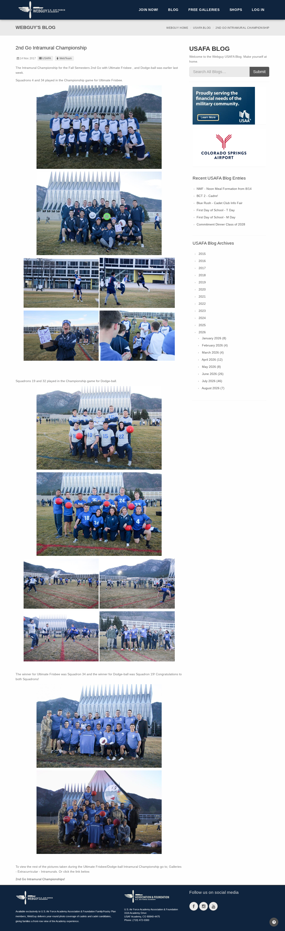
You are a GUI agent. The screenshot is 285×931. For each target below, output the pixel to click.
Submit (259, 72)
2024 (202, 318)
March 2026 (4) (213, 352)
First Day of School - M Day (216, 217)
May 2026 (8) (211, 366)
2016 (202, 261)
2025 (202, 325)
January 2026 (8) (214, 338)
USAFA (46, 58)
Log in (258, 10)
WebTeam (65, 58)
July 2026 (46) (212, 381)
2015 (202, 254)
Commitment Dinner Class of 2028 (221, 224)
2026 (202, 332)
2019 (202, 282)
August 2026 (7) (213, 388)
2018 (202, 275)
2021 (202, 296)
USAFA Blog (202, 27)
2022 (202, 303)
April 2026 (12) (212, 359)
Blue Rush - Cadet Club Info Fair (219, 203)
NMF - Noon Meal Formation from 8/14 (224, 188)
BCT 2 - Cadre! (207, 196)
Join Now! (148, 10)
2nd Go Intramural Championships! (40, 879)
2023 (202, 311)
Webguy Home (177, 27)
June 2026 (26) (213, 374)
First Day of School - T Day (216, 210)
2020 (202, 289)
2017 (202, 268)
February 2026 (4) (215, 345)
